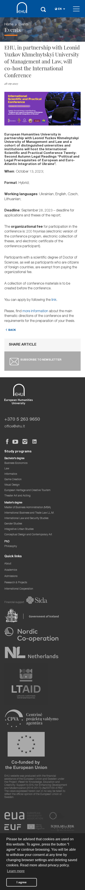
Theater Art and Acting (17, 495)
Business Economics (15, 463)
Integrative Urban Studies (19, 529)
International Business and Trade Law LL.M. (29, 513)
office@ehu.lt (14, 427)
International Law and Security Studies (26, 518)
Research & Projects (15, 582)
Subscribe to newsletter (40, 360)
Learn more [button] (16, 871)
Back (12, 330)
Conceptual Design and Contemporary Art (28, 534)
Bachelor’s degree (14, 458)
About (7, 563)
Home (8, 24)
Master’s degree (13, 502)
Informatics (10, 474)
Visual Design (12, 485)
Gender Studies (13, 523)
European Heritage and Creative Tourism (27, 490)
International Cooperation (18, 589)
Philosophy (10, 546)
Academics (10, 570)
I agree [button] (22, 882)
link (53, 300)
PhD (6, 541)
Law (6, 468)
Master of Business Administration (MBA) (27, 507)
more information (35, 311)
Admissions (10, 576)
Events (23, 24)
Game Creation (13, 479)
